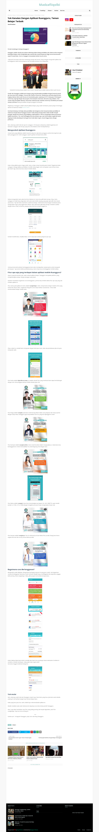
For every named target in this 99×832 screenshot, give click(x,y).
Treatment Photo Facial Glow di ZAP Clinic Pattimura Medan (15, 757)
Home (79, 830)
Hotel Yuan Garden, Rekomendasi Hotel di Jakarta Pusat (35, 757)
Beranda (10, 15)
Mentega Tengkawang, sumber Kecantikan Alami (22, 810)
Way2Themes (20, 830)
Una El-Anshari (11, 24)
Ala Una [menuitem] (62, 10)
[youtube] (71, 19)
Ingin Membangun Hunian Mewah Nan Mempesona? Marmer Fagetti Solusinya (81, 43)
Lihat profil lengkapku (76, 72)
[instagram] (67, 19)
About (83, 830)
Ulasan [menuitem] (50, 10)
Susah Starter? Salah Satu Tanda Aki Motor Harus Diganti (24, 816)
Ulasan (13, 15)
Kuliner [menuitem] (56, 10)
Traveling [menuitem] (42, 10)
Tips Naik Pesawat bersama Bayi (53, 757)
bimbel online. (26, 107)
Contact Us (88, 830)
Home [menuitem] (36, 10)
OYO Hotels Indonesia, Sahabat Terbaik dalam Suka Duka (79, 36)
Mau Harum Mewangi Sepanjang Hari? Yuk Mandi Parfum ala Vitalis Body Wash (81, 29)
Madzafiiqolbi (49, 4)
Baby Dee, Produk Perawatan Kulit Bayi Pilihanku (24, 822)
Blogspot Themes (34, 830)
